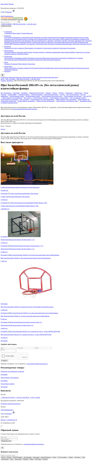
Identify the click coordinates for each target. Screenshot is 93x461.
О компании (8, 31)
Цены (6, 62)
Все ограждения (9, 58)
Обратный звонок (6, 26)
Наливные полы (83, 42)
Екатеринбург (28, 457)
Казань (54, 457)
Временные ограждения (26, 60)
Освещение (20, 54)
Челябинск (77, 457)
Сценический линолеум (39, 42)
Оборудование (8, 50)
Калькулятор (8, 66)
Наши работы (16, 33)
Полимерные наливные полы (80, 39)
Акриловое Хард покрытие (83, 40)
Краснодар (36, 457)
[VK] (2, 12)
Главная (3, 80)
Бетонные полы (9, 42)
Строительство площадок (50, 48)
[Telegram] (8, 12)
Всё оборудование (10, 52)
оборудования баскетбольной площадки (24, 109)
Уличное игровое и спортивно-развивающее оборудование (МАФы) (54, 52)
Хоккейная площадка (11, 69)
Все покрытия (8, 37)
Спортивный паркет (41, 44)
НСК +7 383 (29, 24)
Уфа (83, 457)
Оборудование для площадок (33, 48)
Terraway (89, 44)
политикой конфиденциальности (34, 444)
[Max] (13, 12)
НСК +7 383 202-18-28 (33, 79)
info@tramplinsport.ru (7, 16)
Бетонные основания (54, 44)
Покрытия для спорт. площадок (14, 48)
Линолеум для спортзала (54, 42)
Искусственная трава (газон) (43, 39)
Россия (3, 457)
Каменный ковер (67, 44)
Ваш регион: (7, 4)
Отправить (4, 360)
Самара (71, 457)
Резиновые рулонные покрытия (44, 37)
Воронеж (25, 459)
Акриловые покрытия (79, 44)
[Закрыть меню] (2, 75)
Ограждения (8, 56)
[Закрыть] (1, 426)
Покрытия (7, 36)
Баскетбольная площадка (68, 68)
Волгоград (38, 459)
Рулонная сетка (38, 60)
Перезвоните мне (6, 441)
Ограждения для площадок (67, 48)
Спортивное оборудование (24, 52)
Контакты (7, 71)
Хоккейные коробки (21, 58)
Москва (9, 457)
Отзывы (23, 33)
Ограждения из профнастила (67, 58)
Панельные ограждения (35, 58)
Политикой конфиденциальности (37, 364)
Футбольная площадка (37, 68)
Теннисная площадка (82, 68)
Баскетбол (10, 80)
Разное (26, 54)
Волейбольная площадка (52, 68)
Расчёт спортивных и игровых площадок (17, 68)
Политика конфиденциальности (11, 403)
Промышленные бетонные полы (14, 40)
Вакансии (30, 33)
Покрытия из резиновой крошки (23, 37)
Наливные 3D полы (31, 40)
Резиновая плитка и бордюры (24, 39)
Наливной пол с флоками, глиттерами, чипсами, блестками (56, 40)
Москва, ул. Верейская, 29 (9, 420)
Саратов (45, 459)
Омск (11, 459)
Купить (3, 129)
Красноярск (18, 459)
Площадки (7, 46)
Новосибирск (5, 459)
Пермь (31, 459)
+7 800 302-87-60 (20, 79)
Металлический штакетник (52, 60)
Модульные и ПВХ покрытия (61, 39)
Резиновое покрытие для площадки (24, 44)
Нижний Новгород (46, 457)
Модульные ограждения (50, 58)
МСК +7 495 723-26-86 (8, 79)
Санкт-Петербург (17, 457)
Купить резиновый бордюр (22, 42)
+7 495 (6, 24)
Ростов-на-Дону (62, 457)
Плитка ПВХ (8, 44)
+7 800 (17, 24)
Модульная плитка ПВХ (70, 42)
